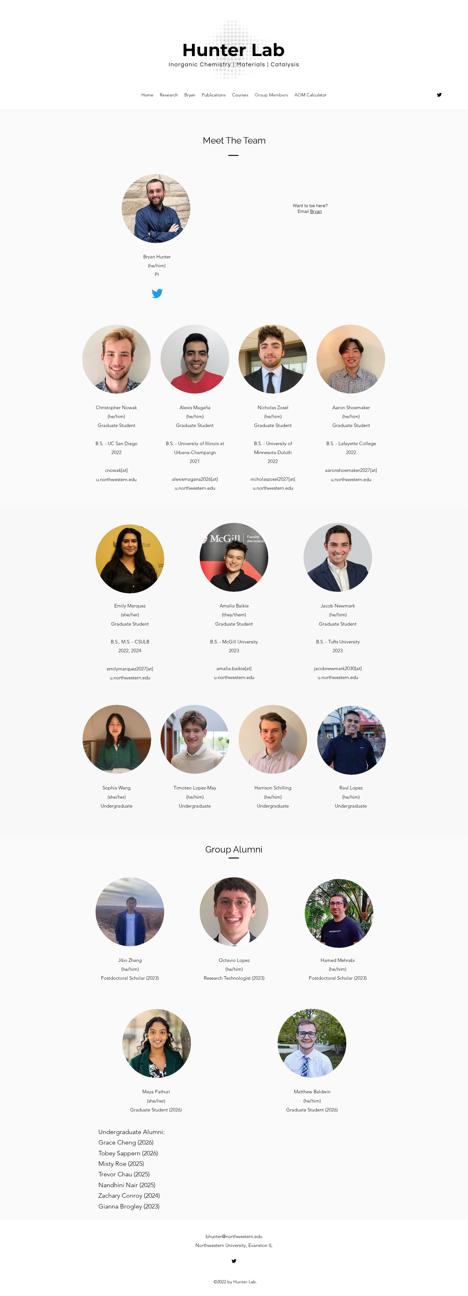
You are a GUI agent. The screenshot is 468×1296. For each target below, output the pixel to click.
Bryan (316, 211)
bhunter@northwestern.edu (234, 1236)
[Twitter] (157, 293)
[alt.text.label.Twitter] (439, 95)
